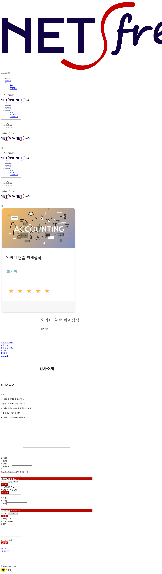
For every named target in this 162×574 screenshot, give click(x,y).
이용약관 (3, 548)
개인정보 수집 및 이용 (9, 471)
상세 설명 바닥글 (7, 347)
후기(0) (3, 350)
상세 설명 (4, 345)
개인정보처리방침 (6, 551)
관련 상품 (4, 355)
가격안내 (8, 81)
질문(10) (4, 353)
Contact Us (13, 89)
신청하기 (4, 543)
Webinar (12, 87)
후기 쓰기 (5, 492)
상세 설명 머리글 (7, 342)
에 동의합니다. (14, 471)
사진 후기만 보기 (10, 487)
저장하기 (4, 484)
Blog (11, 85)
